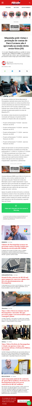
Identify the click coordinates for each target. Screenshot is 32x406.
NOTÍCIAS (16, 7)
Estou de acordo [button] (23, 401)
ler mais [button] (4, 403)
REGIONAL (8, 7)
